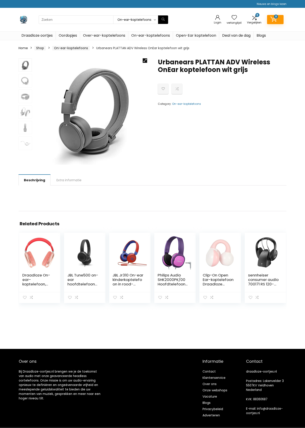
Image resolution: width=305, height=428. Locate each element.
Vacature (210, 396)
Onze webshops (215, 390)
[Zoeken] (163, 19)
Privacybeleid (213, 409)
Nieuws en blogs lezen (271, 4)
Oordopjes (68, 35)
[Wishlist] (234, 17)
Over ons (210, 384)
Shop (40, 48)
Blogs (261, 35)
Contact (209, 371)
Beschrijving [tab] (34, 180)
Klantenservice (214, 377)
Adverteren (211, 415)
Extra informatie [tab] (68, 180)
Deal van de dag (236, 35)
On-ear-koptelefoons (150, 35)
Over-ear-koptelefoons (104, 35)
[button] (145, 60)
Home (23, 48)
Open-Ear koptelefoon (196, 35)
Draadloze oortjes (37, 35)
